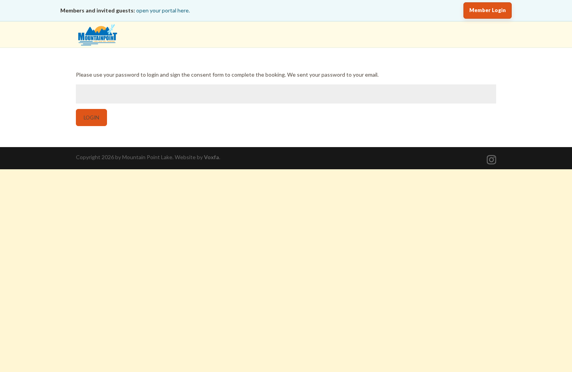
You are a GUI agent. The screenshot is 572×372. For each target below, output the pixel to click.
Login (91, 117)
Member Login (487, 10)
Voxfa (211, 157)
